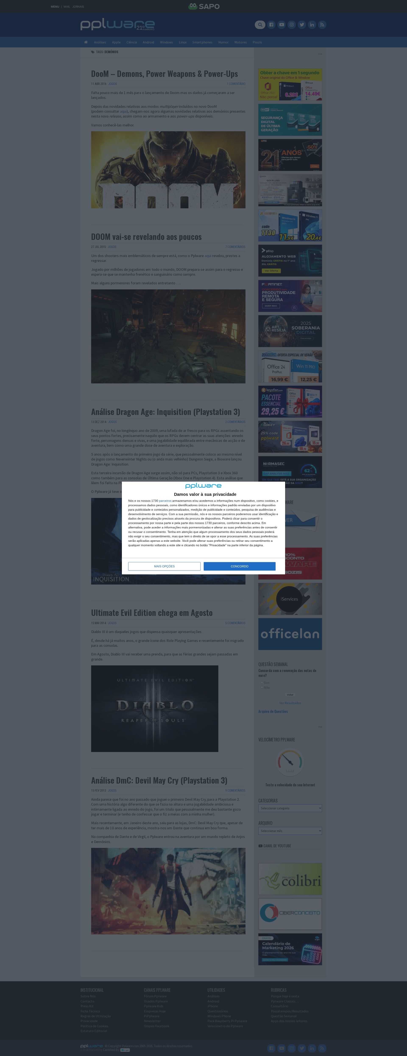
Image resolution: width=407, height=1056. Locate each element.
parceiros (165, 500)
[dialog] (203, 528)
